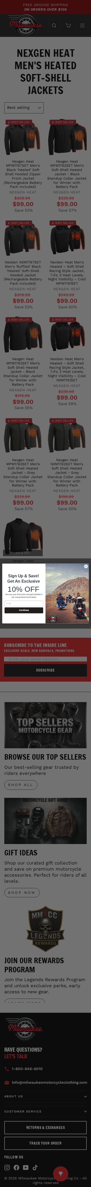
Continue (24, 610)
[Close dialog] (86, 566)
